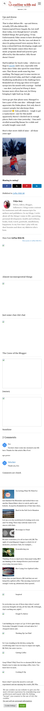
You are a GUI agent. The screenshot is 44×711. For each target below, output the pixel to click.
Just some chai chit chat (13, 314)
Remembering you (22, 549)
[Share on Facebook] (7, 186)
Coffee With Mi (19, 193)
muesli (12, 65)
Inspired (19, 594)
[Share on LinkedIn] (37, 186)
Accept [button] (22, 706)
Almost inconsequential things (17, 276)
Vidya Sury (12, 462)
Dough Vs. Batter (22, 614)
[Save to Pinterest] (27, 186)
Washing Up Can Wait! (24, 633)
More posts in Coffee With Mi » (32, 241)
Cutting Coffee (21, 653)
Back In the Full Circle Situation (27, 510)
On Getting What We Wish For (27, 491)
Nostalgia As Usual (23, 530)
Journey (6, 391)
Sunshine (6, 429)
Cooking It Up (21, 672)
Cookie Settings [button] (10, 706)
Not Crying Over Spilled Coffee (27, 568)
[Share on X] (17, 186)
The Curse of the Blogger (14, 353)
